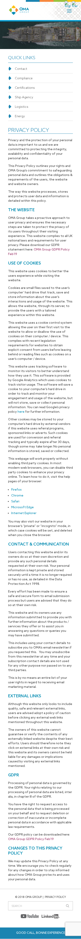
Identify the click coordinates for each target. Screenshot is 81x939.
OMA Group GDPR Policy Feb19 (31, 839)
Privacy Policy (55, 897)
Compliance (24, 78)
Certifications (25, 88)
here (21, 412)
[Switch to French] (75, 4)
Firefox (16, 490)
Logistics (21, 107)
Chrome (17, 496)
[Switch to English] (68, 4)
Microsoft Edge (22, 507)
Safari (15, 501)
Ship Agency (24, 97)
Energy (20, 116)
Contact (21, 69)
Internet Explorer (23, 513)
